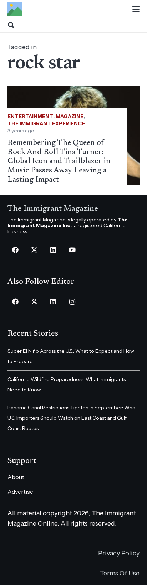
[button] (136, 9)
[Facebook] (15, 250)
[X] (34, 250)
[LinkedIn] (53, 250)
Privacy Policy (119, 553)
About (15, 477)
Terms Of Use (120, 573)
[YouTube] (72, 250)
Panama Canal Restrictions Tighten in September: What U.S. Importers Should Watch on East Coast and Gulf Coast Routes (72, 418)
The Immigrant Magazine (52, 209)
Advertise (20, 491)
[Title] (14, 9)
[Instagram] (72, 302)
